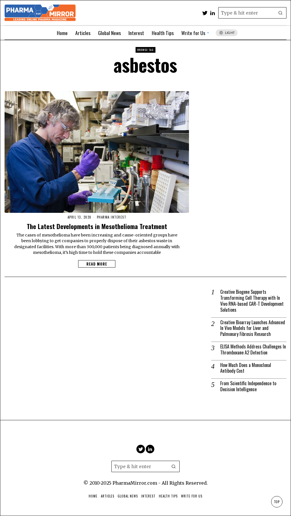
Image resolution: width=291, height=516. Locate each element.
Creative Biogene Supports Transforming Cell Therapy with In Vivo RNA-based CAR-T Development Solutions (252, 301)
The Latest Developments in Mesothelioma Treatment (97, 226)
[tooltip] (204, 12)
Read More (96, 264)
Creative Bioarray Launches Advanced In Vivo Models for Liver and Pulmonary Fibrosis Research (252, 328)
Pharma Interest (111, 217)
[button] (280, 13)
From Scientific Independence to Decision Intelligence (248, 386)
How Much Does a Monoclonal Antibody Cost (245, 368)
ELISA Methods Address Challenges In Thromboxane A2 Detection (253, 350)
